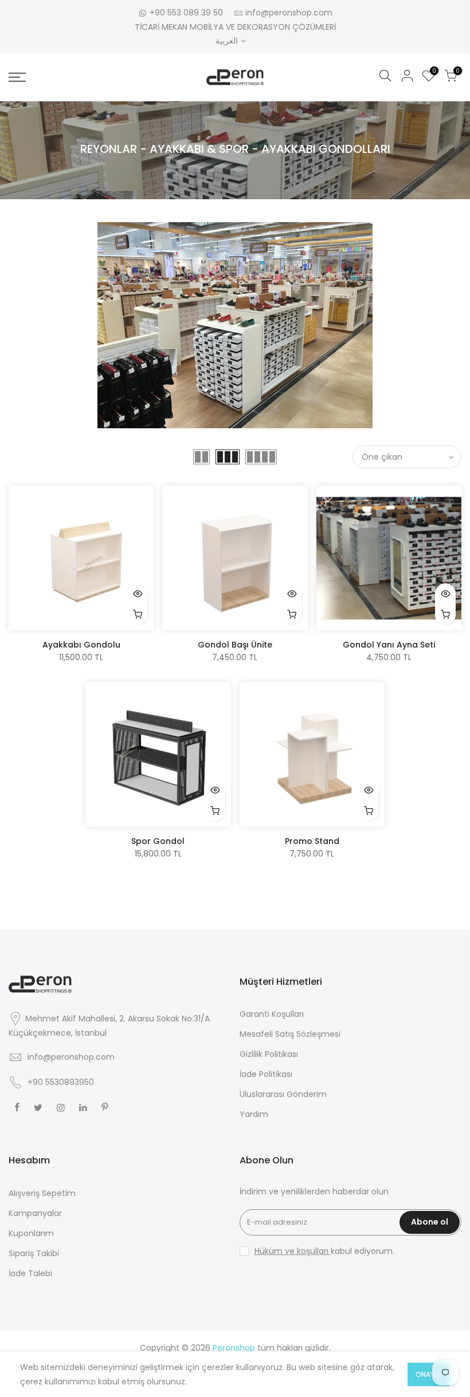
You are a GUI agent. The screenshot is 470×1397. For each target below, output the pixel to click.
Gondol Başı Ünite (235, 644)
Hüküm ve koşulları (292, 1251)
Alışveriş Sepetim (42, 1193)
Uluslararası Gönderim (283, 1094)
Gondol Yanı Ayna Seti (389, 644)
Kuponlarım (31, 1233)
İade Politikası (266, 1074)
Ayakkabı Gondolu (81, 644)
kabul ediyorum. (324, 1251)
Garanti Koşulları (272, 1014)
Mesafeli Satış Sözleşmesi (290, 1034)
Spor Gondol (158, 841)
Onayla (429, 1374)
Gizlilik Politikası (269, 1054)
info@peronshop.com (288, 12)
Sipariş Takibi (34, 1253)
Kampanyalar (35, 1213)
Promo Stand (312, 841)
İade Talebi (30, 1273)
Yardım (254, 1114)
